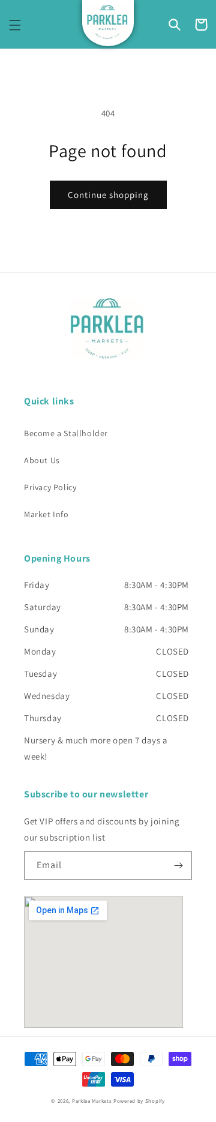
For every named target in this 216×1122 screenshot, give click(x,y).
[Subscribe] (178, 865)
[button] (15, 25)
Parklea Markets (92, 1101)
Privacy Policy (50, 487)
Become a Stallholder (66, 433)
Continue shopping (108, 194)
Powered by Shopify (139, 1101)
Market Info (46, 514)
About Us (42, 460)
